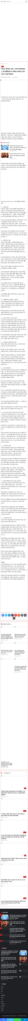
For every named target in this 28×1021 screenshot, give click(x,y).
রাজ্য (2, 991)
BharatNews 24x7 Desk (7, 77)
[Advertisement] (14, 18)
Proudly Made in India (22, 1015)
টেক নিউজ (2, 1003)
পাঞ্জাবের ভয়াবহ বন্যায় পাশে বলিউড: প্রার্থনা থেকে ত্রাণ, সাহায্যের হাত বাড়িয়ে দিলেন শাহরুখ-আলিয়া (20, 636)
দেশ (1, 993)
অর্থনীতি (2, 1001)
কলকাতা (2, 986)
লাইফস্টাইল (3, 1005)
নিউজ (6, 63)
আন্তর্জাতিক (3, 995)
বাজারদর (2, 997)
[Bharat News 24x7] (7, 1)
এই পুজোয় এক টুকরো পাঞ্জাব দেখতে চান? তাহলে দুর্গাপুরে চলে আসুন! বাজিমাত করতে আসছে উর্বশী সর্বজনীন (17, 155)
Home (3, 63)
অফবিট (2, 1010)
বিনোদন (2, 1008)
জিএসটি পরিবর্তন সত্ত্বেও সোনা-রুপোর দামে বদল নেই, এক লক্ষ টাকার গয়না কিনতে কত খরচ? (7, 652)
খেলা (1, 999)
